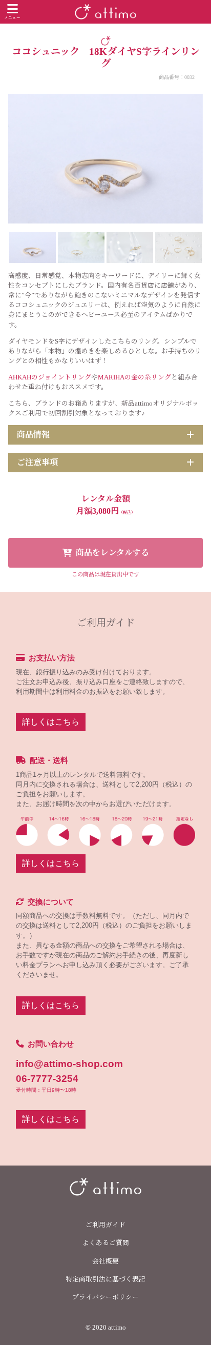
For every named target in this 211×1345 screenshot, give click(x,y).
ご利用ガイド (105, 1225)
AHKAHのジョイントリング (49, 377)
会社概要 (105, 1261)
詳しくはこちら (50, 721)
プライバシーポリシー (105, 1297)
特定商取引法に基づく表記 (105, 1279)
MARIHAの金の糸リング (134, 377)
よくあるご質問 (105, 1243)
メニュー (12, 17)
